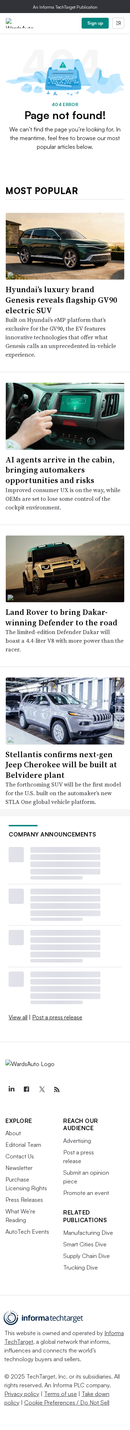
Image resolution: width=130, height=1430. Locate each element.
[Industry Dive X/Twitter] (41, 1089)
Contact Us (19, 1156)
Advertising (77, 1140)
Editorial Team (23, 1144)
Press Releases (24, 1199)
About (13, 1133)
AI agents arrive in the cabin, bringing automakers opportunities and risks (59, 470)
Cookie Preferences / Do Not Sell (66, 1402)
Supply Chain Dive (86, 1255)
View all (18, 1017)
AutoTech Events (27, 1231)
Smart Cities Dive (85, 1244)
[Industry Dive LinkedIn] (11, 1089)
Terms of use (60, 1393)
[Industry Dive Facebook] (26, 1089)
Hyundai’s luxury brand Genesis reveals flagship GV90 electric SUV (61, 299)
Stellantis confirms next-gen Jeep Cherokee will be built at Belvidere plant (61, 764)
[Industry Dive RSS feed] (56, 1089)
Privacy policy (21, 1393)
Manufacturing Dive (88, 1232)
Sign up (95, 23)
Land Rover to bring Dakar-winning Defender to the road (61, 617)
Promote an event (86, 1192)
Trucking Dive (80, 1267)
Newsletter (18, 1167)
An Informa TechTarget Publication (65, 7)
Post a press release (57, 1017)
